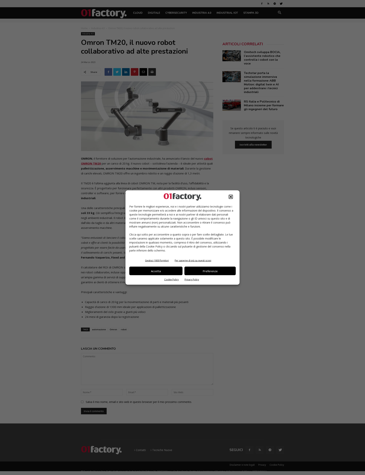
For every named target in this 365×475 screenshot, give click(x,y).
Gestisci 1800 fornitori (157, 260)
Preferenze (210, 271)
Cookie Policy (171, 279)
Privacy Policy (192, 279)
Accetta (156, 271)
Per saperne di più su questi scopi (193, 260)
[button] (231, 197)
